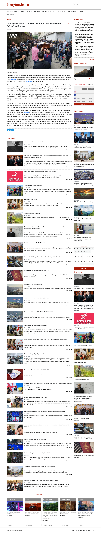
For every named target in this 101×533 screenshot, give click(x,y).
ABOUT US (74, 530)
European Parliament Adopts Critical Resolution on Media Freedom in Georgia (84, 184)
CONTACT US (91, 530)
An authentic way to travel (30, 199)
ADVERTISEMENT (82, 530)
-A (68, 24)
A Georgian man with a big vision (32, 213)
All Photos (91, 78)
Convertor (90, 84)
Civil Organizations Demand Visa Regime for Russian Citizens (39, 311)
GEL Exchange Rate (80, 84)
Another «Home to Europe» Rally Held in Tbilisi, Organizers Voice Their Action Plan (44, 411)
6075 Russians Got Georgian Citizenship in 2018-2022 (37, 270)
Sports (80, 11)
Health (81, 525)
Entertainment (71, 11)
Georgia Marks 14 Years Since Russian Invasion (35, 325)
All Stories (39, 494)
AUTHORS (84, 268)
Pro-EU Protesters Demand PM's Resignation (35, 439)
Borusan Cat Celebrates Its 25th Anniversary (35, 242)
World (62, 11)
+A (70, 24)
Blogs (57, 11)
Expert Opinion (65, 525)
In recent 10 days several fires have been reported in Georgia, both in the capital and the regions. (47, 288)
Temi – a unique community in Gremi (33, 185)
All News (92, 59)
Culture (27, 499)
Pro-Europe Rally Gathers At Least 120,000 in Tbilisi (37, 453)
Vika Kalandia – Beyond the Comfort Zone (34, 142)
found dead (28, 81)
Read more (68, 150)
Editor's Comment (48, 525)
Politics (51, 11)
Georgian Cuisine (40, 11)
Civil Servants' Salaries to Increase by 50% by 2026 (36, 369)
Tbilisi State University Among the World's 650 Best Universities (39, 466)
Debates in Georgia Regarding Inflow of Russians (36, 353)
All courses (84, 104)
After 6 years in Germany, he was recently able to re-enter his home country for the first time (46, 217)
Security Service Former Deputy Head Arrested (35, 397)
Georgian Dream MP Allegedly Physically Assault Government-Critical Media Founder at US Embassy (46, 426)
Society (23, 11)
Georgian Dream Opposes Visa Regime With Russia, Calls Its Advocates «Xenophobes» (45, 339)
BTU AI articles (12, 14)
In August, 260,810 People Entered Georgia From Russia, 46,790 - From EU (42, 257)
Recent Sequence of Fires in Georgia (33, 284)
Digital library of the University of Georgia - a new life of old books (40, 171)
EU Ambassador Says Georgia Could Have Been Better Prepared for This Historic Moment (82, 239)
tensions (26, 112)
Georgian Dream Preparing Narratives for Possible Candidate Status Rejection (84, 147)
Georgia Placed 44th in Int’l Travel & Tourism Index (82, 219)
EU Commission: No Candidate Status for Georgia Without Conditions (83, 128)
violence (13, 79)
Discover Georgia (13, 11)
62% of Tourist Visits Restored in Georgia (84, 201)
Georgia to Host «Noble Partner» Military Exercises (36, 298)
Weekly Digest (29, 525)
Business (30, 11)
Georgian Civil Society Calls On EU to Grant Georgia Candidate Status (41, 480)
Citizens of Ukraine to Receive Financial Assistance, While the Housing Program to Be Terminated (47, 383)
